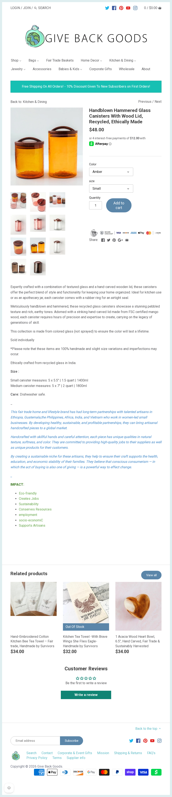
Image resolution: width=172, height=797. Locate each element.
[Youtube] (128, 8)
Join (27, 8)
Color (92, 164)
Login (15, 8)
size (92, 181)
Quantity (94, 198)
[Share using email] (127, 239)
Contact (47, 753)
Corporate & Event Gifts (75, 753)
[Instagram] (135, 8)
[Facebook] (114, 8)
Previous (144, 102)
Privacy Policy (36, 758)
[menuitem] (17, 61)
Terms (57, 758)
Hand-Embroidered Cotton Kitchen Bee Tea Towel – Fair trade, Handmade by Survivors (32, 641)
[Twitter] (107, 8)
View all (151, 575)
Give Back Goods (49, 766)
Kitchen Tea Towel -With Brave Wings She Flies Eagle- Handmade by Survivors (85, 641)
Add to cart (118, 205)
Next (158, 102)
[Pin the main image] (114, 239)
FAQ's (151, 753)
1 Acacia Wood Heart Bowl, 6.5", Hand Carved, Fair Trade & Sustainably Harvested (137, 641)
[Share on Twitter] (108, 239)
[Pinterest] (121, 8)
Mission (103, 753)
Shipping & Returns (128, 753)
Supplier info (76, 758)
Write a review (86, 695)
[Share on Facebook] (103, 239)
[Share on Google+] (120, 239)
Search (31, 753)
